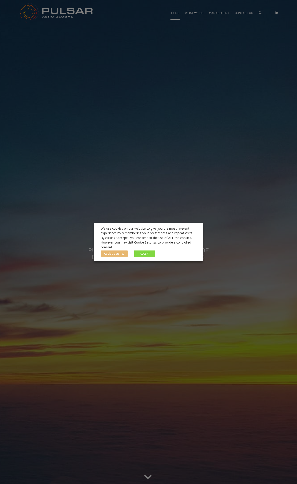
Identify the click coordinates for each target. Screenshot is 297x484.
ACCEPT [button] (145, 253)
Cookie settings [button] (114, 253)
